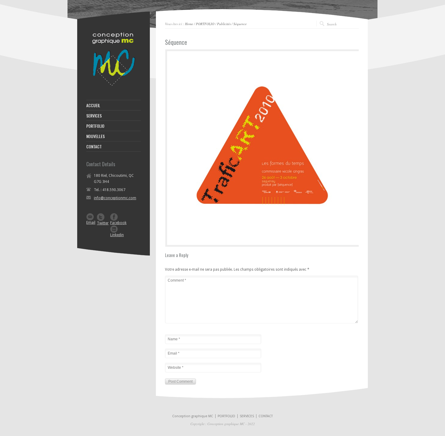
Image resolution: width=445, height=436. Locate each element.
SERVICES (94, 116)
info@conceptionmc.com (115, 198)
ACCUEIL (93, 105)
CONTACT (94, 146)
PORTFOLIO (205, 23)
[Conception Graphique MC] (113, 85)
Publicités (224, 23)
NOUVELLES (95, 136)
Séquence (240, 23)
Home (189, 23)
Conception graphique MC (192, 416)
